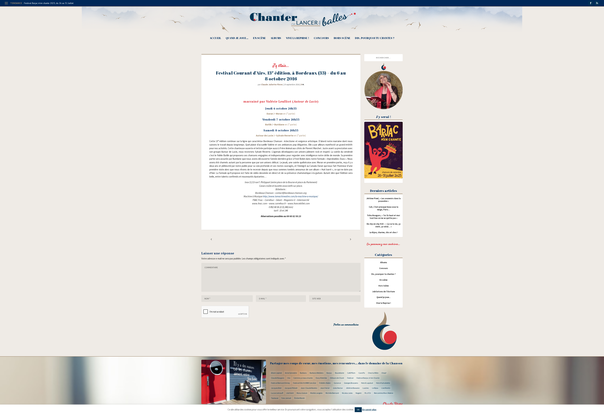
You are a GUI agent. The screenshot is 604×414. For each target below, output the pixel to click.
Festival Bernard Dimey (280, 383)
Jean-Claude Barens (309, 388)
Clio (288, 378)
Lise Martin (385, 388)
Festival (350, 378)
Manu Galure (302, 393)
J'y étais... (281, 66)
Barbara (303, 373)
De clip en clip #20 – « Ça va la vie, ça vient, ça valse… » (383, 225)
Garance (337, 383)
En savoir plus (369, 409)
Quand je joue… (237, 38)
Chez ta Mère (373, 373)
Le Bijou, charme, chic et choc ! (383, 232)
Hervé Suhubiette (383, 383)
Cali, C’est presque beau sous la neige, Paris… (383, 208)
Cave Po (361, 373)
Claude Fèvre (393, 404)
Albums (276, 38)
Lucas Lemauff (277, 393)
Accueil (215, 38)
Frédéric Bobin (325, 383)
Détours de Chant (337, 378)
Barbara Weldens (316, 373)
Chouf (383, 373)
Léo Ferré (290, 393)
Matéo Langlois (316, 393)
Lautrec (366, 388)
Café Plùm (351, 373)
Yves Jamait (286, 398)
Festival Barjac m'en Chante (368, 378)
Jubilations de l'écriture (383, 291)
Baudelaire (339, 373)
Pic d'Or (368, 393)
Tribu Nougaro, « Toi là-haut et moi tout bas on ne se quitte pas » (383, 216)
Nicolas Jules (347, 393)
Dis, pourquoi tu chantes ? (374, 38)
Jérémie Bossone (352, 388)
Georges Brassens (351, 383)
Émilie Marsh (299, 398)
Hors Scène (342, 38)
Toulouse (274, 398)
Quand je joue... (383, 297)
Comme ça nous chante (303, 378)
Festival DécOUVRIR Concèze (304, 383)
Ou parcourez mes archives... (383, 244)
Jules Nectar (338, 388)
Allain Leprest (276, 373)
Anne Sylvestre (291, 373)
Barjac (329, 373)
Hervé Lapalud (367, 383)
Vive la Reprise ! (297, 38)
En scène (259, 38)
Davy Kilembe (321, 378)
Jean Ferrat (325, 388)
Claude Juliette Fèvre (271, 84)
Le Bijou (375, 388)
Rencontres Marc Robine (383, 393)
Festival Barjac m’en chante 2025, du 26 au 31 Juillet (48, 3)
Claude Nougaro (277, 378)
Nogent (358, 393)
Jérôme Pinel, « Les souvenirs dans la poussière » (383, 199)
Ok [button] (358, 409)
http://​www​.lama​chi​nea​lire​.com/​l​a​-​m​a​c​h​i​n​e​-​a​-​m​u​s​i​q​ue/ (290, 196)
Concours (321, 38)
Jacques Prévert (291, 388)
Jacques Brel (276, 388)
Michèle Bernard (332, 393)
